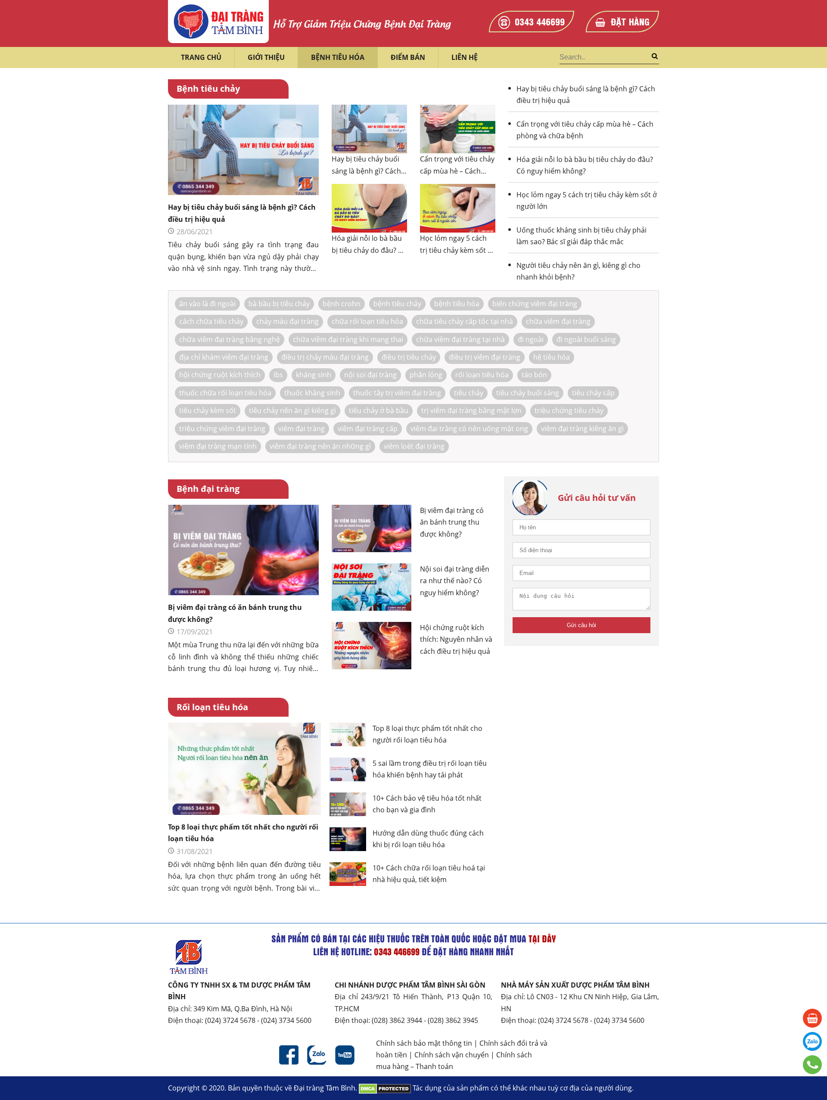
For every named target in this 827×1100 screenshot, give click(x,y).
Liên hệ (464, 57)
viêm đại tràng (301, 428)
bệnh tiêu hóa (456, 303)
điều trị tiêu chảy (409, 357)
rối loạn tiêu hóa (482, 374)
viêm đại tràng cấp (368, 428)
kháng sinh (313, 374)
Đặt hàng (630, 21)
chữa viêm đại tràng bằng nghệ (229, 339)
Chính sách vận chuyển (451, 1055)
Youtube (344, 1055)
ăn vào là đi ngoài (207, 303)
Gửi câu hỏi (581, 625)
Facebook (288, 1055)
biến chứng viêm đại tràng (534, 303)
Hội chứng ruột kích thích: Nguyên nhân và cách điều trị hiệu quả (456, 639)
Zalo (316, 1055)
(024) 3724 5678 (230, 1020)
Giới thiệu (266, 57)
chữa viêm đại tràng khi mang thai (348, 339)
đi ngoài (531, 339)
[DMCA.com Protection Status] (385, 1088)
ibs (278, 374)
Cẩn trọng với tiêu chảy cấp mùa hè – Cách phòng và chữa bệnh (457, 164)
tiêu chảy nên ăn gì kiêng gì (292, 410)
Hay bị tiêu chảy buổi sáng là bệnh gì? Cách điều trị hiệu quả (242, 213)
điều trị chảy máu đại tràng (325, 357)
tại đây (542, 938)
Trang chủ (201, 57)
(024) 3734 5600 (286, 1020)
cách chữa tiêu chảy (211, 321)
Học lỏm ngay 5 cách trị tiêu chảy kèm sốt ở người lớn (456, 244)
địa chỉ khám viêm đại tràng (223, 357)
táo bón (534, 374)
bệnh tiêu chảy (397, 303)
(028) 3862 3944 (397, 1020)
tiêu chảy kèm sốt (207, 410)
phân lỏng (426, 374)
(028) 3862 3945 (453, 1020)
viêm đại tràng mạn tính (218, 446)
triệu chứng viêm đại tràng (222, 428)
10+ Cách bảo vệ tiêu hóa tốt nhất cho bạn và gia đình (427, 803)
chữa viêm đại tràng (558, 321)
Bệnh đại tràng (208, 488)
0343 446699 (540, 21)
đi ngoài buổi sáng (586, 339)
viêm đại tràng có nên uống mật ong (469, 428)
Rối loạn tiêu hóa (212, 707)
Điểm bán (408, 57)
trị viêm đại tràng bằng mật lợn (471, 410)
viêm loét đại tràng (414, 446)
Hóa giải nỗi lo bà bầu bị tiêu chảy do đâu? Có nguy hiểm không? (369, 244)
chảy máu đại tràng (287, 321)
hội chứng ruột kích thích (220, 374)
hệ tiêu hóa (551, 357)
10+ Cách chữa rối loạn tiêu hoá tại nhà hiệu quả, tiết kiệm (429, 873)
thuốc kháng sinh (312, 393)
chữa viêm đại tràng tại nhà (460, 339)
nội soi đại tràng (370, 374)
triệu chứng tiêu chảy (569, 410)
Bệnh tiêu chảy (208, 88)
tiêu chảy (468, 393)
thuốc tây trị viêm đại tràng (397, 393)
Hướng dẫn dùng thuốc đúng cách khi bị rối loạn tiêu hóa (428, 838)
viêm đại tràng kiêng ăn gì (582, 428)
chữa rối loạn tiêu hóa (367, 321)
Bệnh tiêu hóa (337, 57)
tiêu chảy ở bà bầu (378, 410)
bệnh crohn (342, 303)
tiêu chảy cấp (593, 393)
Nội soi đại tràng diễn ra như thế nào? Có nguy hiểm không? (454, 580)
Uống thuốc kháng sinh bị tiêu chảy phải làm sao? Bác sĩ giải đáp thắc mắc (581, 235)
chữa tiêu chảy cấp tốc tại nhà (464, 321)
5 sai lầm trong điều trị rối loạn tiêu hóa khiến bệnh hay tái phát (430, 769)
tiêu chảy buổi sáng (527, 393)
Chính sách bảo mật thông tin (424, 1043)
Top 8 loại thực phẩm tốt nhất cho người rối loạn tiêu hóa (243, 832)
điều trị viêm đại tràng (484, 357)
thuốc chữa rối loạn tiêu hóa (225, 393)
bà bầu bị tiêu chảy (279, 303)
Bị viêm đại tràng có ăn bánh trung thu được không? (235, 613)
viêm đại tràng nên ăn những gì (320, 446)
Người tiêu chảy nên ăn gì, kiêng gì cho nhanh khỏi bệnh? (578, 271)
